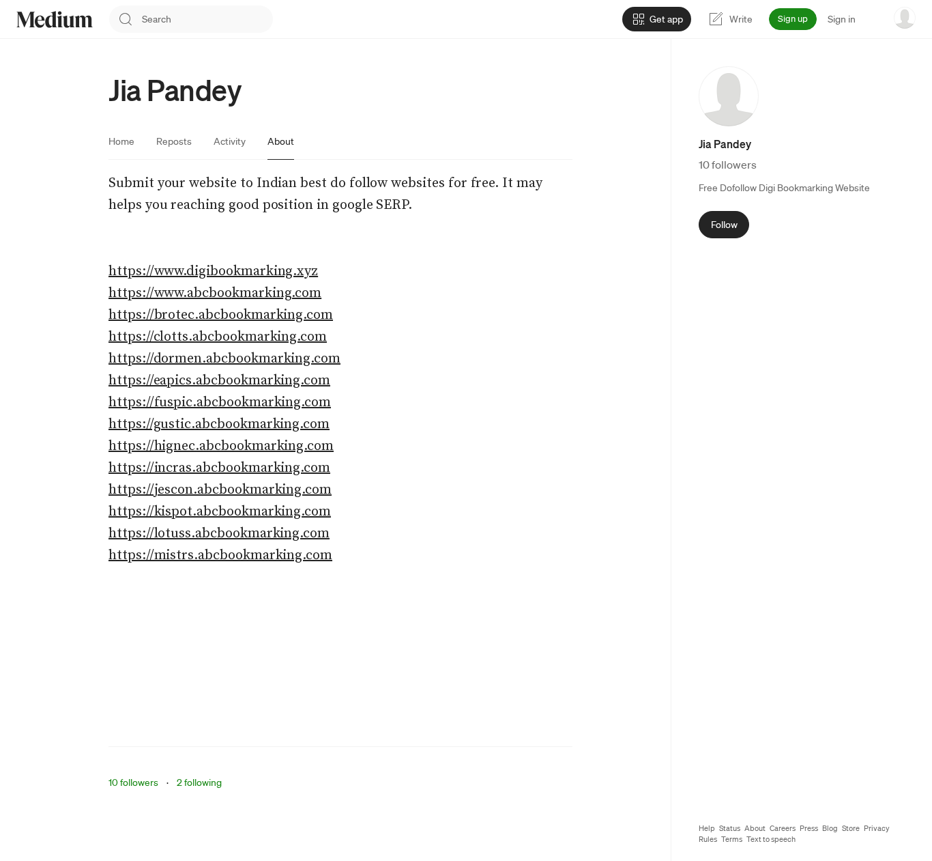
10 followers (133, 782)
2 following (199, 782)
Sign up (793, 19)
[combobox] (207, 19)
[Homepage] (54, 19)
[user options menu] (905, 18)
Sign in (842, 19)
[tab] (121, 141)
